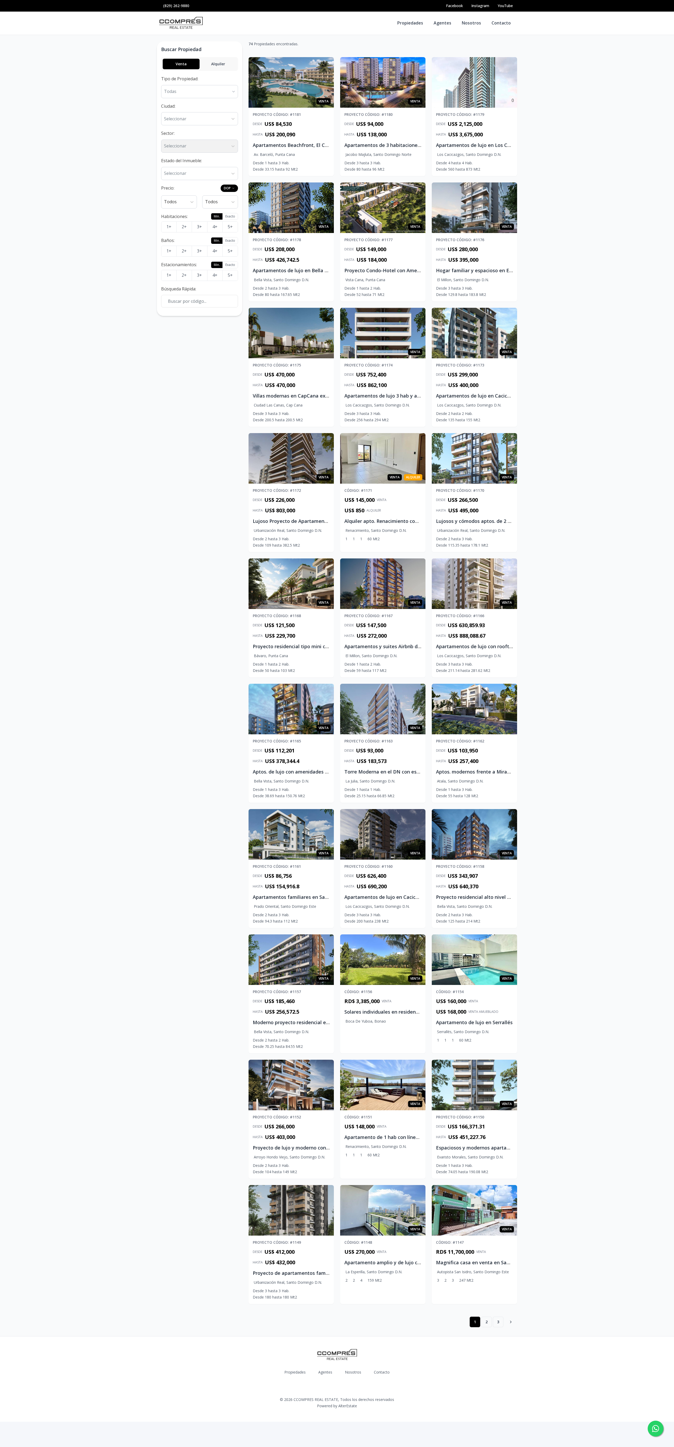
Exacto (230, 216)
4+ (214, 227)
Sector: (168, 133)
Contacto (501, 23)
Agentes (442, 23)
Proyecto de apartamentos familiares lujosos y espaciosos (320, 1273)
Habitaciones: (174, 216)
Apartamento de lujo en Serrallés (474, 1022)
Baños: (168, 240)
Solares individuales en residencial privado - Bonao (403, 1012)
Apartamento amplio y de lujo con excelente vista (402, 1262)
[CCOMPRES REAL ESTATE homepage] (181, 23)
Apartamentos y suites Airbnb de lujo (387, 646)
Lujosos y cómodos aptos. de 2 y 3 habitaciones (490, 521)
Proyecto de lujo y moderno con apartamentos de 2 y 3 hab (321, 1147)
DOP (227, 188)
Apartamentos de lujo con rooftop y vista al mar (492, 646)
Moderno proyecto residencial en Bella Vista (304, 1022)
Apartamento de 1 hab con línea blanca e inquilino (402, 1137)
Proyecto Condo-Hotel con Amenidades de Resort (401, 270)
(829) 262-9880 (176, 5)
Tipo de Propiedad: (179, 79)
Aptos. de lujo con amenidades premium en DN (307, 772)
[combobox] (164, 119)
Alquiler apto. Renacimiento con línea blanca (395, 521)
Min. (217, 216)
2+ (184, 227)
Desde (257, 124)
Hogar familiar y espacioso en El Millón (481, 270)
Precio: (167, 188)
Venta (181, 63)
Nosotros (471, 23)
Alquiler (218, 63)
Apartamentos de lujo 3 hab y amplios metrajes (399, 396)
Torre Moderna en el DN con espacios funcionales (401, 772)
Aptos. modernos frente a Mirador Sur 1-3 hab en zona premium (509, 772)
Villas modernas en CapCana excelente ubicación (309, 396)
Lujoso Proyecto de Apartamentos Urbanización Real (314, 521)
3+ (199, 227)
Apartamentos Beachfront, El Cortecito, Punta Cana (313, 145)
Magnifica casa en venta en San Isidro (480, 1262)
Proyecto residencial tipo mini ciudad (295, 646)
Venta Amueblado (483, 1012)
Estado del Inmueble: (181, 160)
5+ (230, 227)
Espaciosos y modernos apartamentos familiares (492, 1147)
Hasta (258, 134)
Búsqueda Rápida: (178, 289)
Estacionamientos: (179, 264)
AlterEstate (347, 1405)
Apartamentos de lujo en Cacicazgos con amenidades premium (509, 396)
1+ (168, 227)
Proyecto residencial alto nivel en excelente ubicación (498, 897)
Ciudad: (168, 106)
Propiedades (410, 23)
